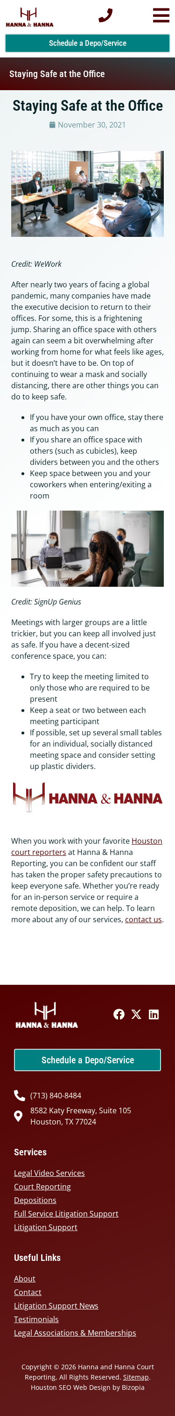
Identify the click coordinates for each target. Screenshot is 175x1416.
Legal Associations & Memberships (75, 1333)
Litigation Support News (56, 1306)
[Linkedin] (153, 1014)
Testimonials (36, 1319)
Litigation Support (45, 1227)
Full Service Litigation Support (66, 1214)
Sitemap (136, 1377)
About (24, 1279)
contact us (143, 919)
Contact (28, 1292)
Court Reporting (42, 1186)
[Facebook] (119, 1014)
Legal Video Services (49, 1173)
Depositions (35, 1200)
